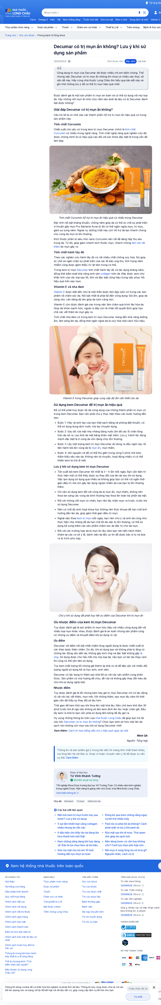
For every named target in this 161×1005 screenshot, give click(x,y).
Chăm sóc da (94, 801)
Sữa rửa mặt (107, 19)
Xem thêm (72, 757)
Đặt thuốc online (52, 906)
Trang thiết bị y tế (53, 901)
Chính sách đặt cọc (15, 901)
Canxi (33, 19)
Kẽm (52, 19)
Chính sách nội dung (15, 906)
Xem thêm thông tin (66, 793)
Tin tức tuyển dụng (92, 916)
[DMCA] (136, 935)
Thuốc (47, 891)
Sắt (59, 19)
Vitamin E (59, 291)
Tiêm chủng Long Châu (56, 911)
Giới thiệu (9, 881)
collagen (106, 273)
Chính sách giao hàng (16, 916)
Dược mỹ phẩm (51, 886)
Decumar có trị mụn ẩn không (82, 721)
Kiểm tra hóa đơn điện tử (18, 931)
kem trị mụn (84, 518)
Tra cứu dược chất (91, 891)
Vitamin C (155, 19)
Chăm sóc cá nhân (53, 896)
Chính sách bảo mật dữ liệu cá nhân (21, 938)
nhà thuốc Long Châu (108, 718)
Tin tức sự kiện (90, 921)
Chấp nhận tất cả (138, 988)
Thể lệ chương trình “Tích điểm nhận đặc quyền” (18, 963)
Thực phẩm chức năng (55, 881)
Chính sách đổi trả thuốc (17, 911)
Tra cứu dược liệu (91, 896)
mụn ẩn (96, 447)
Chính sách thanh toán (16, 926)
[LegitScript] (136, 942)
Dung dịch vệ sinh (139, 19)
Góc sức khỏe (26, 35)
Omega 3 (43, 19)
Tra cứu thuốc (89, 886)
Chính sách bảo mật (15, 921)
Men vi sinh (121, 19)
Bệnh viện (87, 906)
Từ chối (138, 996)
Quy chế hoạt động (15, 896)
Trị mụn (80, 801)
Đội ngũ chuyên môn (93, 911)
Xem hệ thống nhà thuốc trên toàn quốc (47, 866)
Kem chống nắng (71, 19)
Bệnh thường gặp (91, 901)
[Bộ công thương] (128, 927)
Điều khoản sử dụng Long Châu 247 (18, 971)
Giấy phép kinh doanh (16, 891)
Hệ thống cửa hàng (15, 886)
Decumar (82, 269)
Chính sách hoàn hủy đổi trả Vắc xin (19, 947)
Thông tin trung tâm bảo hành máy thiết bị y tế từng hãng (20, 955)
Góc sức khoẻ (89, 881)
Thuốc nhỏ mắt (90, 19)
